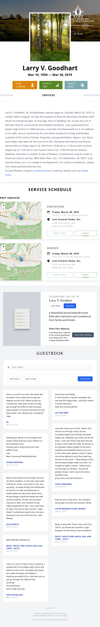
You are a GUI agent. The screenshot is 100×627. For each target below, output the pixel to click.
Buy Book (70, 306)
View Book (55, 306)
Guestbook (92, 95)
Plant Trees (85, 234)
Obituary (6, 95)
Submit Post (85, 379)
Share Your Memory (83, 335)
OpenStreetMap (53, 620)
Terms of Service (57, 615)
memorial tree (42, 170)
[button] (21, 217)
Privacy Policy (43, 615)
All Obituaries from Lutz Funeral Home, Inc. (78, 26)
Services (48, 95)
